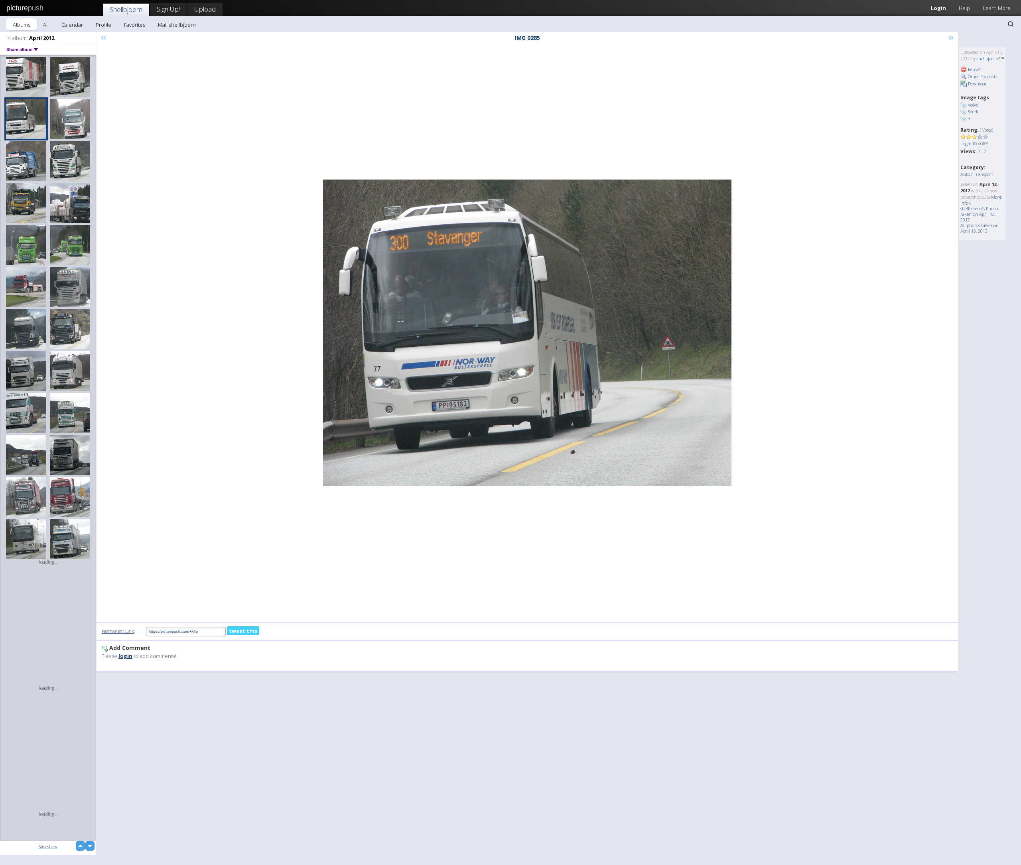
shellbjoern (987, 58)
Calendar (72, 24)
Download (977, 84)
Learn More (997, 8)
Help (964, 8)
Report (974, 69)
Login (938, 8)
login (125, 656)
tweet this (243, 630)
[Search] (1010, 24)
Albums (21, 24)
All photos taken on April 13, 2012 (979, 228)
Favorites (134, 24)
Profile (103, 24)
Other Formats (982, 76)
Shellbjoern (126, 9)
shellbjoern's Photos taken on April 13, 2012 (979, 214)
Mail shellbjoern (177, 24)
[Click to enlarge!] (527, 333)
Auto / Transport (976, 174)
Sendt (973, 112)
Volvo (973, 105)
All (46, 24)
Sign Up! (168, 9)
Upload (205, 9)
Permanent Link (118, 631)
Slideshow (48, 846)
